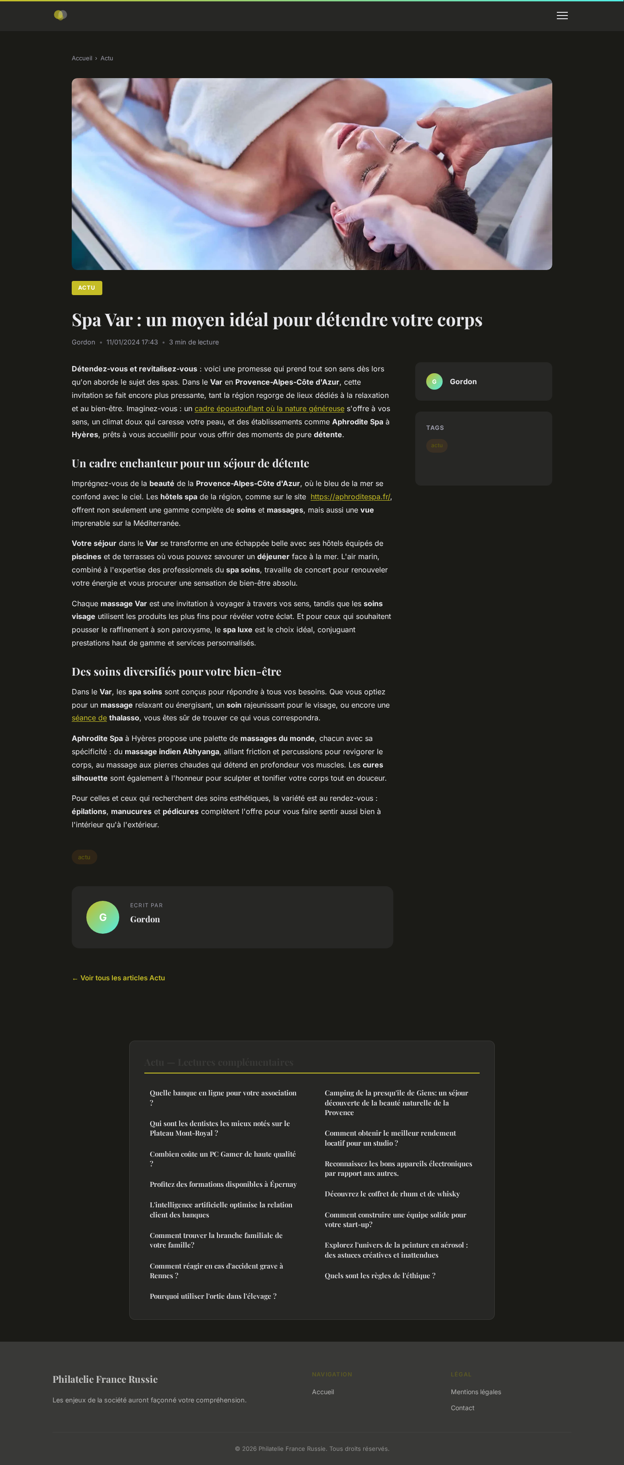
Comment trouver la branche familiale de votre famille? (216, 1240)
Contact (463, 1408)
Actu (106, 58)
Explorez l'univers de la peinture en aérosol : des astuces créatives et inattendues (396, 1249)
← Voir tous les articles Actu (118, 977)
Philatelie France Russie (105, 1378)
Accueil (82, 58)
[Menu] (562, 15)
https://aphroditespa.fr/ (350, 496)
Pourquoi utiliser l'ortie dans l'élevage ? (213, 1296)
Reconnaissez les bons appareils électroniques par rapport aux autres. (398, 1168)
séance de (89, 717)
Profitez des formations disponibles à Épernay (223, 1184)
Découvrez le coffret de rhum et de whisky (392, 1193)
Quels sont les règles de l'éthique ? (380, 1275)
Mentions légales (476, 1392)
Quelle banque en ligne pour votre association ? (223, 1097)
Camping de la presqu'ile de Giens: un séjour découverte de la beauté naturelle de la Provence (396, 1102)
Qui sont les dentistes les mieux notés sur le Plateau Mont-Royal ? (220, 1128)
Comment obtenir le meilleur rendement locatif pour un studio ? (390, 1137)
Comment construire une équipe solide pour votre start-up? (395, 1219)
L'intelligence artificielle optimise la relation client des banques (221, 1209)
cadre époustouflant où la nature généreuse (269, 408)
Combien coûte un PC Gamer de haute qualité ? (223, 1158)
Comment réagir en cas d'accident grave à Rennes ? (216, 1270)
